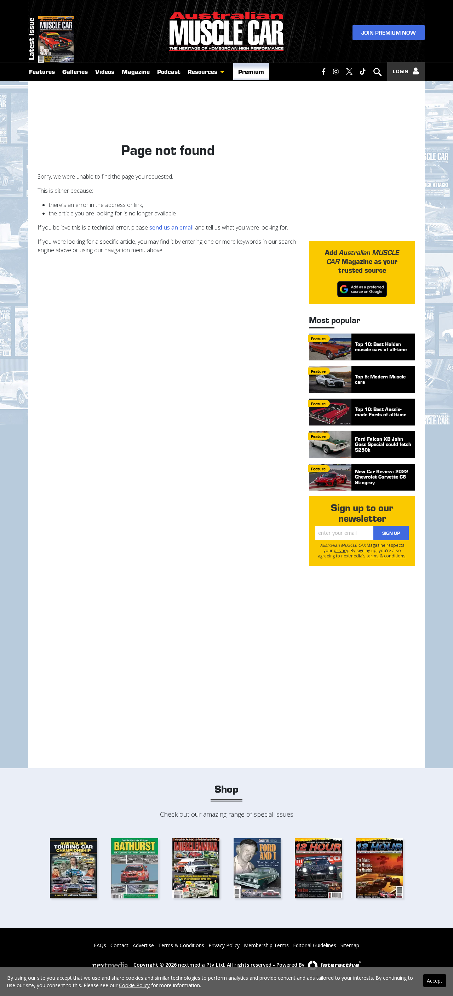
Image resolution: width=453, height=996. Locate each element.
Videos (104, 71)
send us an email (171, 227)
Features (42, 71)
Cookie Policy (134, 985)
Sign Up (391, 533)
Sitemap (349, 945)
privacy (341, 550)
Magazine (136, 71)
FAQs (100, 945)
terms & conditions (386, 555)
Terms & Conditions (181, 945)
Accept (434, 980)
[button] (224, 72)
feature (318, 338)
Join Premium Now (388, 32)
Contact (119, 945)
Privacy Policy (224, 945)
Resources (202, 71)
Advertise (143, 945)
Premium (251, 71)
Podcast (168, 71)
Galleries (75, 71)
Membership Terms (266, 945)
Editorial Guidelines (314, 945)
